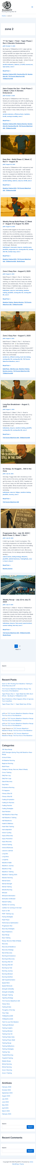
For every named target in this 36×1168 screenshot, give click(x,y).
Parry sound (19, 623)
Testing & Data (6, 1007)
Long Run (5, 853)
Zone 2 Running (7, 1070)
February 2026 (6, 1087)
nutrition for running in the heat (12, 908)
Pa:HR (23, 64)
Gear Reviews (6, 811)
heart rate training (25, 357)
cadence (16, 64)
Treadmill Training (7, 1058)
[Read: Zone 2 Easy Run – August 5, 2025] (18, 321)
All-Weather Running (8, 760)
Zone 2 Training (7, 1073)
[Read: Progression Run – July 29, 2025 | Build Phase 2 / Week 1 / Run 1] (18, 518)
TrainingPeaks (24, 559)
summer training (7, 625)
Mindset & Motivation (8, 896)
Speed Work (6, 983)
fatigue (18, 492)
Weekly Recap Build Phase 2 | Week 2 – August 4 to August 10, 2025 (17, 222)
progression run (13, 249)
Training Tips (6, 1052)
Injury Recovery (7, 841)
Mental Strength (7, 884)
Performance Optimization (10, 923)
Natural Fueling (6, 902)
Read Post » (7, 71)
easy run (20, 180)
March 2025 (6, 1111)
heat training (19, 290)
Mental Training (7, 887)
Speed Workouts (7, 986)
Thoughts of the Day (8, 1010)
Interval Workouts (7, 847)
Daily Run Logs (14, 369)
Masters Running (22, 124)
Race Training (6, 938)
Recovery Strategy (7, 950)
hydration (27, 114)
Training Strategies (8, 1049)
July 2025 (5, 1099)
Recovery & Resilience (9, 947)
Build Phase (6, 369)
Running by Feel (7, 968)
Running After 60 (13, 126)
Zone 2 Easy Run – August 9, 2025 (17, 271)
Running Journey (7, 371)
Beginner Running (7, 763)
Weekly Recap (21, 261)
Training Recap (6, 1043)
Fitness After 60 (7, 796)
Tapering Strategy (7, 998)
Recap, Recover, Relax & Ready (11, 941)
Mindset (4, 892)
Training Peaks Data (8, 1037)
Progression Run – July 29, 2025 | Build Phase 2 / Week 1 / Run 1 (16, 534)
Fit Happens (6, 790)
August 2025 (6, 1096)
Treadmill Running (7, 1055)
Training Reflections (8, 1046)
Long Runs (5, 856)
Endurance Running (8, 787)
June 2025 (5, 1102)
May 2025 (5, 1105)
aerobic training (7, 180)
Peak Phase (5, 920)
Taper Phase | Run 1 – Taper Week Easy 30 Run (16, 704)
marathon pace (27, 247)
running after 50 (23, 249)
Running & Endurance (9, 956)
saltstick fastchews (14, 559)
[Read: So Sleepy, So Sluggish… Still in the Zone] (18, 454)
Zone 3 (6, 561)
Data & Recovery (7, 781)
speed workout (27, 623)
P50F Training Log (7, 914)
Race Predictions (7, 932)
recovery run (29, 64)
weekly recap (12, 251)
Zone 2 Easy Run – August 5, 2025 (17, 336)
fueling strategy (16, 556)
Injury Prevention (7, 838)
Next (18, 649)
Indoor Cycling (6, 832)
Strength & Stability (8, 992)
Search (4, 666)
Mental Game (6, 880)
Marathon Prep (6, 868)
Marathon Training (8, 302)
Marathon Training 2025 (9, 74)
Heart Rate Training (8, 826)
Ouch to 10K (6, 911)
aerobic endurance (8, 64)
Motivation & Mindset (8, 899)
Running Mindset (7, 974)
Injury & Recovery (7, 835)
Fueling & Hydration (8, 799)
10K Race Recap (7, 749)
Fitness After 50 (7, 793)
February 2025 (6, 1114)
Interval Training (7, 844)
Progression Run (7, 926)
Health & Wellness (7, 823)
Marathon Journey (8, 865)
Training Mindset (7, 1031)
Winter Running (7, 1064)
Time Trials (5, 1013)
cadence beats (7, 556)
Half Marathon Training (9, 817)
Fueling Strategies (7, 808)
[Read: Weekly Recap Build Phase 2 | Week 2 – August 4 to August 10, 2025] (18, 207)
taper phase (6, 66)
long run (20, 247)
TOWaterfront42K (8, 78)
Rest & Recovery (7, 953)
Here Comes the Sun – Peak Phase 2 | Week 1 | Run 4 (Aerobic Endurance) (17, 90)
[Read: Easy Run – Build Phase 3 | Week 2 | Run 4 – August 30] (18, 144)
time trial (15, 625)
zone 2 (12, 66)
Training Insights (7, 1028)
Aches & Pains (6, 757)
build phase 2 (6, 247)
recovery (11, 494)
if (20, 64)
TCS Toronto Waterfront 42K (16, 76)
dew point (14, 247)
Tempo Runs (6, 1004)
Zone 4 (11, 561)
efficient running (14, 357)
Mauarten (24, 556)
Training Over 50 (7, 1034)
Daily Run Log (6, 775)
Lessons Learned (7, 850)
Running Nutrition (7, 977)
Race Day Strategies (8, 929)
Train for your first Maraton (10, 1022)
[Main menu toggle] (32, 7)
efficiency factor (19, 114)
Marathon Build (6, 862)
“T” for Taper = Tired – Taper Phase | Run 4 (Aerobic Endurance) (17, 42)
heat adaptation (7, 829)
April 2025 (5, 1108)
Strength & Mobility (8, 989)
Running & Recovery (8, 959)
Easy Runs (5, 784)
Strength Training (7, 995)
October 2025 (6, 1090)
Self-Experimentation (8, 980)
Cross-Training (6, 772)
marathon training (21, 428)
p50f (3, 713)
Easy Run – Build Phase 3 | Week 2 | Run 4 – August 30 (17, 160)
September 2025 (7, 1093)
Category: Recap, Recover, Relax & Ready (15, 769)
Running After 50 (22, 74)
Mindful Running (7, 890)
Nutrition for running (8, 905)
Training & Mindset (8, 1025)
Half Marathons (7, 820)
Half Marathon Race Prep (10, 814)
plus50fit (5, 249)
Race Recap (5, 935)
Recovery (5, 944)
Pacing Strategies (7, 917)
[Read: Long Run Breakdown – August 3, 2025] (18, 389)
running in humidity (12, 116)
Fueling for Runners (8, 802)
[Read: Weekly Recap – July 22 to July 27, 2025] (18, 585)
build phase (6, 290)
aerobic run (6, 357)
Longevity (5, 859)
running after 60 (17, 359)
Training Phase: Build (8, 1040)
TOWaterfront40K (7, 1016)
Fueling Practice (7, 805)
